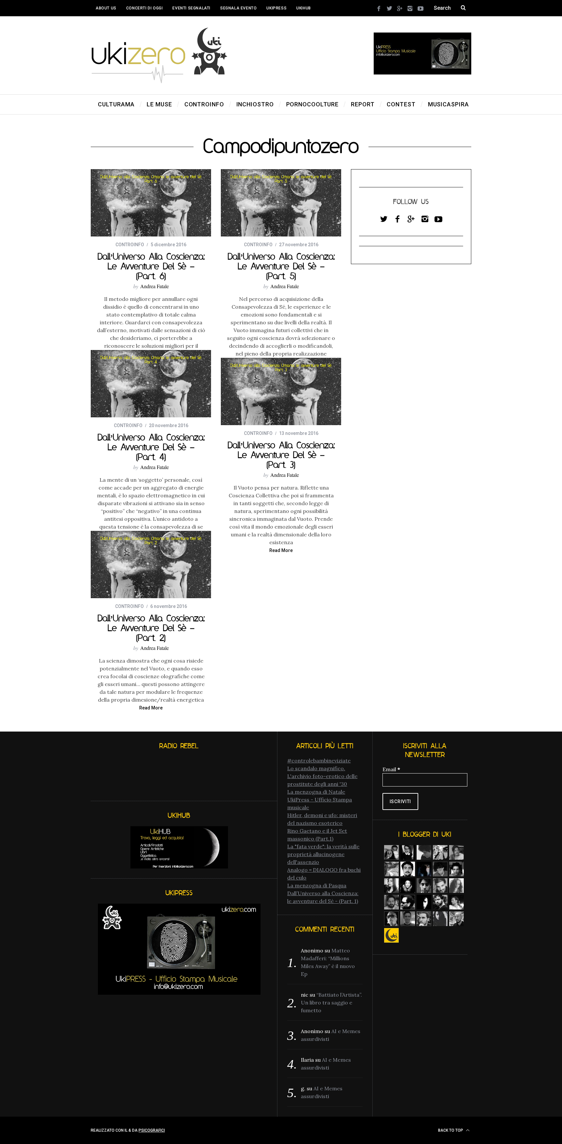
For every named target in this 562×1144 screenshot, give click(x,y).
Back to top (451, 1130)
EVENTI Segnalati (191, 8)
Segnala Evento (238, 8)
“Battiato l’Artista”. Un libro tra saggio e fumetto (331, 1002)
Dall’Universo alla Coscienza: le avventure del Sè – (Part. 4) (151, 447)
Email (391, 769)
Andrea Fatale (154, 286)
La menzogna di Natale (316, 791)
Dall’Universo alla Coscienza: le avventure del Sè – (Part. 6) (151, 266)
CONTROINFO (129, 244)
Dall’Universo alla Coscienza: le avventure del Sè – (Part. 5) (281, 266)
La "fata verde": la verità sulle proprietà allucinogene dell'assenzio (323, 854)
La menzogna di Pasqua (316, 885)
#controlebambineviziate (319, 760)
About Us (106, 8)
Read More (281, 550)
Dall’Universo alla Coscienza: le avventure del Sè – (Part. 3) (281, 455)
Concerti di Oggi (144, 8)
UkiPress (276, 8)
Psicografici (152, 1130)
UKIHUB (303, 8)
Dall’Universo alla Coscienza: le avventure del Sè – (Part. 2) (151, 628)
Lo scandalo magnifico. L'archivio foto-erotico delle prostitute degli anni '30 (322, 776)
